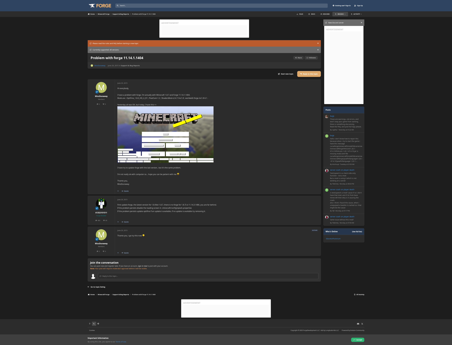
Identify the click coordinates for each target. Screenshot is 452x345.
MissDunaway (99, 65)
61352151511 (101, 212)
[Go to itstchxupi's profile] (326, 136)
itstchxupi (335, 164)
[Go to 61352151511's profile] (101, 203)
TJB (333, 211)
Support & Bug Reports (130, 65)
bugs (332, 116)
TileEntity (335, 184)
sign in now (142, 266)
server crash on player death (342, 170)
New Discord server (336, 23)
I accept (359, 340)
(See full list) (357, 231)
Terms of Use (121, 342)
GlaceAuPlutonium (333, 238)
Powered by (353, 330)
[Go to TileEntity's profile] (326, 170)
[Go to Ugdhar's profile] (326, 116)
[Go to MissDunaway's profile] (92, 65)
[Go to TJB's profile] (326, 190)
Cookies (92, 330)
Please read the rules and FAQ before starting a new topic (115, 43)
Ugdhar (334, 130)
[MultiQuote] (118, 191)
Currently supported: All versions (106, 50)
